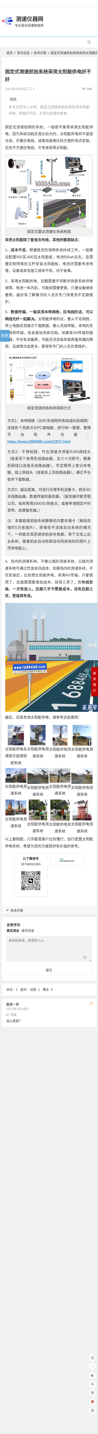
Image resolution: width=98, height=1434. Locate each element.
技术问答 (40, 53)
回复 (13, 1014)
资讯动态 (23, 53)
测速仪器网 (29, 19)
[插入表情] (84, 958)
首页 (9, 53)
